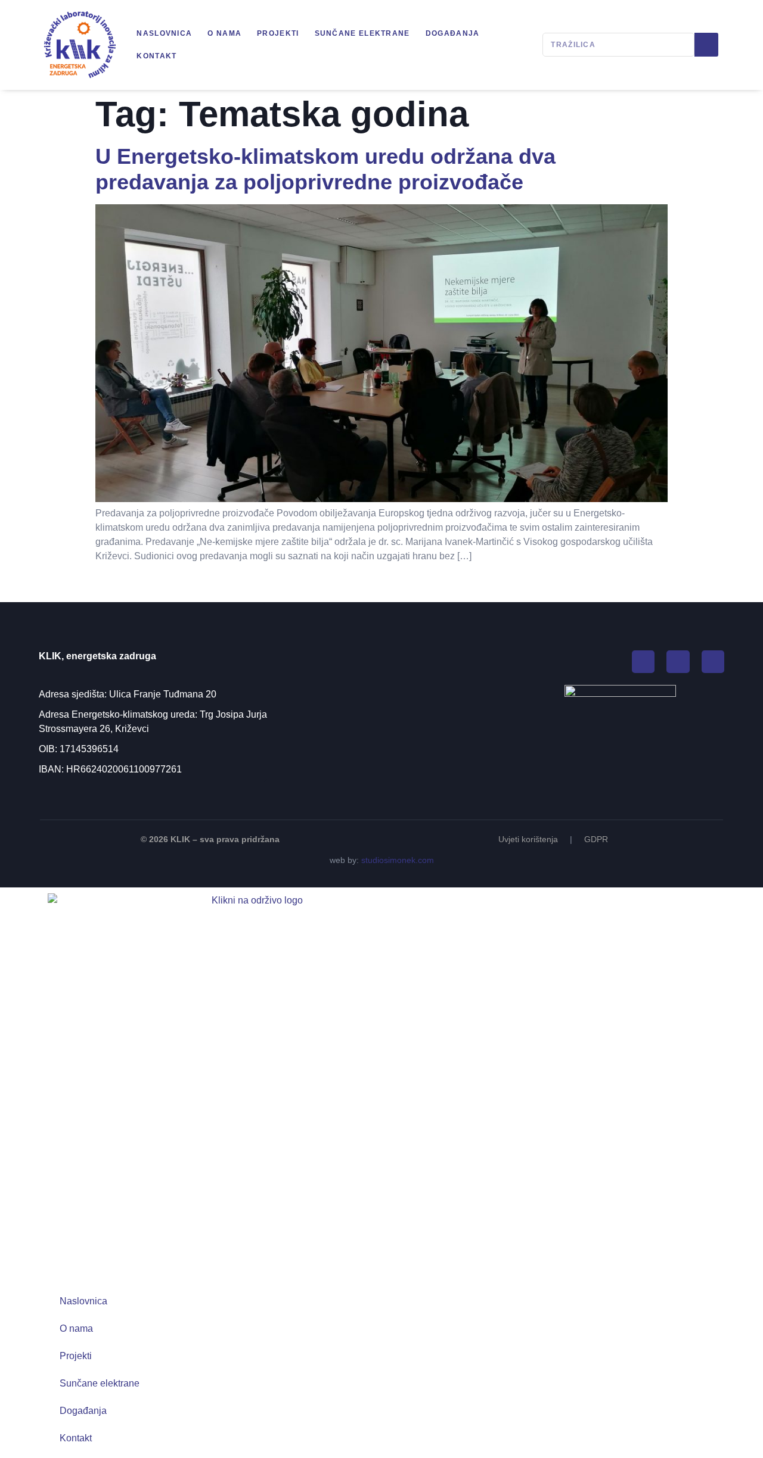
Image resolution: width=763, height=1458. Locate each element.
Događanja (453, 33)
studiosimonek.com (397, 860)
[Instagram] (677, 661)
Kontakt (156, 56)
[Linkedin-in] (713, 661)
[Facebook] (643, 661)
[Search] (706, 45)
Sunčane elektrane (362, 33)
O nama (224, 33)
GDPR (596, 839)
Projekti (278, 33)
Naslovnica (164, 33)
